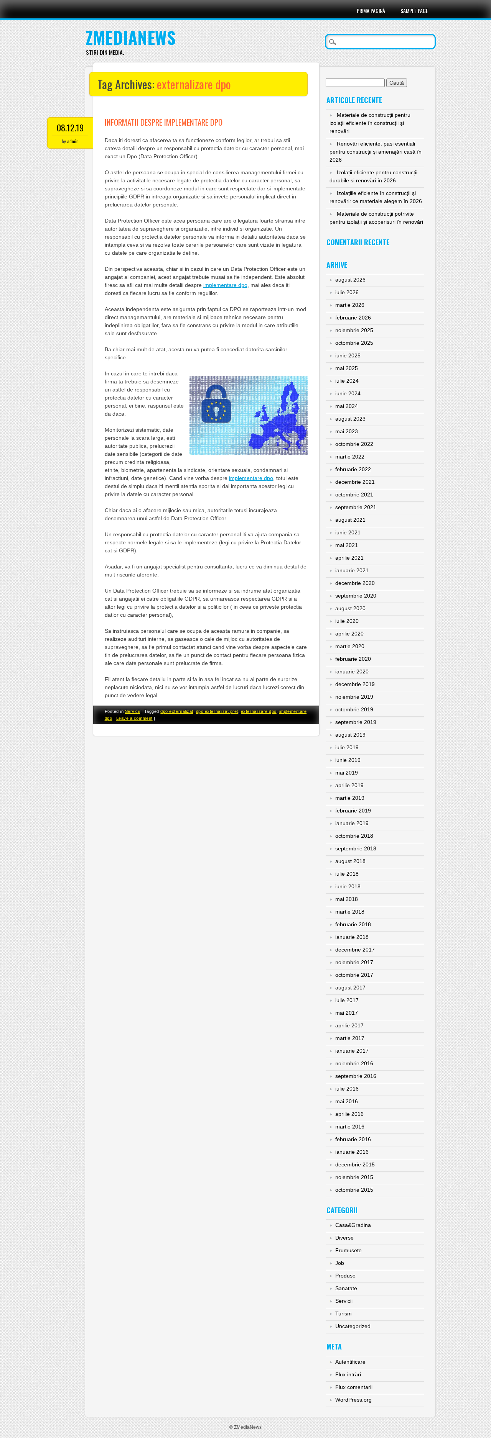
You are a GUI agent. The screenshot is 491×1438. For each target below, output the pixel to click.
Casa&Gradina (353, 1225)
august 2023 (350, 419)
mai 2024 (346, 406)
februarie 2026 (353, 317)
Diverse (344, 1238)
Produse (345, 1276)
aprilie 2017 (349, 1025)
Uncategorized (353, 1326)
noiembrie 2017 (354, 962)
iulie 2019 (347, 747)
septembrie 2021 (355, 507)
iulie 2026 (347, 292)
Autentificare (350, 1362)
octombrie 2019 (354, 709)
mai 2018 (346, 899)
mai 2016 (346, 1101)
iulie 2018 (347, 874)
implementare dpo (225, 285)
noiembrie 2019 (354, 697)
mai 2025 (346, 368)
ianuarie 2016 (352, 1152)
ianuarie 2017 (352, 1051)
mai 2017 (346, 1013)
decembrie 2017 (355, 950)
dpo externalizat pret (217, 711)
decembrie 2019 (355, 684)
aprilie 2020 (349, 634)
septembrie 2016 (355, 1076)
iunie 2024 (348, 393)
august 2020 (350, 608)
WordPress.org (353, 1400)
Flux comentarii (353, 1387)
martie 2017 (349, 1038)
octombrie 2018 (354, 836)
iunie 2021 (348, 532)
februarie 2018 (353, 924)
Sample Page (414, 11)
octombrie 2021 (354, 494)
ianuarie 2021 (352, 570)
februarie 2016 (353, 1139)
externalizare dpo (259, 711)
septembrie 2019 (355, 722)
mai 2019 (346, 773)
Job (339, 1263)
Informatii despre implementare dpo (163, 122)
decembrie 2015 (355, 1164)
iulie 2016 (347, 1089)
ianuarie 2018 (352, 937)
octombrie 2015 (354, 1190)
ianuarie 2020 (352, 671)
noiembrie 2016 (354, 1063)
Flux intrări (348, 1374)
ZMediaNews (131, 37)
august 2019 (350, 735)
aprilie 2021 (349, 558)
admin (73, 141)
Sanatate (346, 1288)
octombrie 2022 (354, 444)
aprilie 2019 (349, 785)
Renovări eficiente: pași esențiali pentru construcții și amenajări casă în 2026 (376, 152)
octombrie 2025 (354, 343)
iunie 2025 (348, 355)
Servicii (132, 711)
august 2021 (350, 520)
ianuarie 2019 (352, 823)
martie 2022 (349, 457)
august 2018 (350, 861)
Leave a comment (134, 718)
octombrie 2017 (354, 975)
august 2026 (350, 280)
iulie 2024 (347, 381)
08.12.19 (70, 127)
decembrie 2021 (355, 482)
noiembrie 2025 (354, 330)
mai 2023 (346, 431)
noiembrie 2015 (354, 1177)
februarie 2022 (353, 469)
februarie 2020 (353, 659)
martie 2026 (349, 305)
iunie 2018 (348, 886)
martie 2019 (349, 798)
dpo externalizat (176, 711)
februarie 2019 (353, 810)
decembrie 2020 (355, 583)
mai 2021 (346, 545)
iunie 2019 (348, 760)
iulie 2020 (347, 621)
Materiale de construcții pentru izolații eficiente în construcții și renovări (370, 123)
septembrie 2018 (355, 848)
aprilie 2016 (349, 1114)
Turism (343, 1313)
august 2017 (350, 987)
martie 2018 (349, 912)
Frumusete (348, 1250)
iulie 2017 (347, 1000)
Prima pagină (371, 11)
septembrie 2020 (355, 596)
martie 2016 (349, 1127)
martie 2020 (349, 646)
